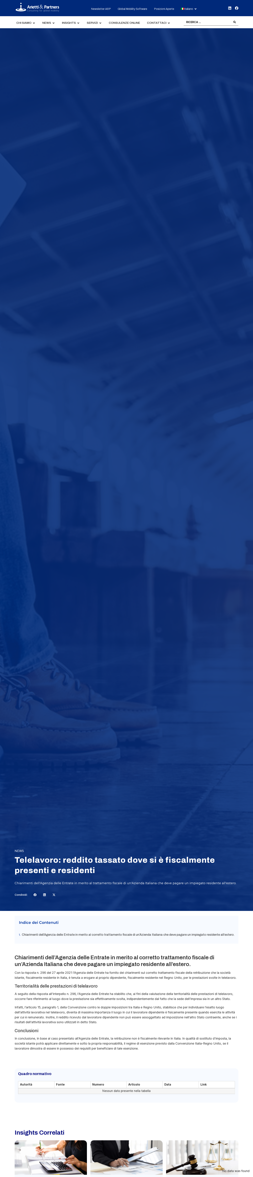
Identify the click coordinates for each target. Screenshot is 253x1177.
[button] (189, 9)
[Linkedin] (229, 8)
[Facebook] (236, 8)
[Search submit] (234, 22)
